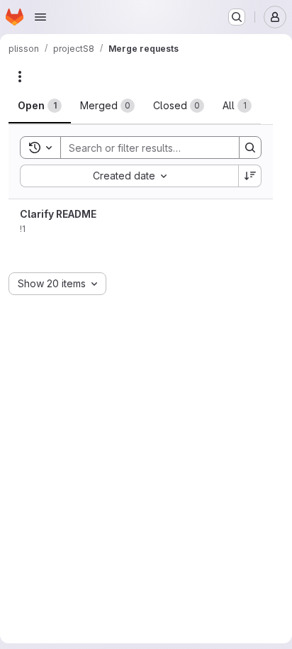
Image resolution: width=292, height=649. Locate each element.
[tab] (40, 105)
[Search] (250, 147)
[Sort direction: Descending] (250, 176)
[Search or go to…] (236, 17)
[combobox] (129, 176)
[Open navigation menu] (40, 17)
